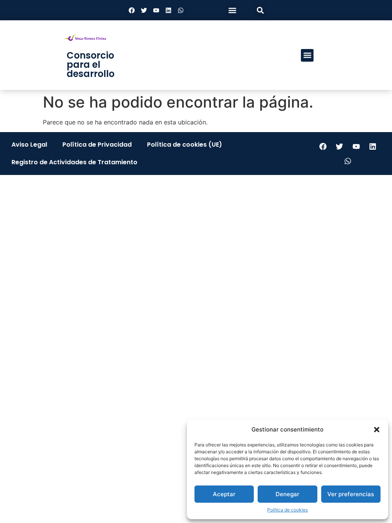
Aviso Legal (29, 144)
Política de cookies (287, 510)
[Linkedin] (168, 10)
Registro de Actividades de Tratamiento (74, 162)
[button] (377, 429)
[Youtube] (156, 10)
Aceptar (224, 494)
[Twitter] (144, 10)
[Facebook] (132, 10)
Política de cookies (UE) (184, 144)
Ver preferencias (350, 494)
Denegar (287, 494)
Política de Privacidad (97, 144)
